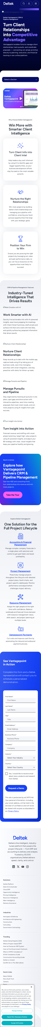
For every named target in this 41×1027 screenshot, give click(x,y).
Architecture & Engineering (12, 919)
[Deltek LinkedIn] (13, 867)
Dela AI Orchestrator (10, 887)
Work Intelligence (9, 900)
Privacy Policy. (13, 811)
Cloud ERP (6, 889)
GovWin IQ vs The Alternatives (13, 963)
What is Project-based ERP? (12, 943)
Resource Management (20, 603)
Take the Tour (12, 495)
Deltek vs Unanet (9, 960)
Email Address (10, 725)
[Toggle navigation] (36, 3)
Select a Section (10, 79)
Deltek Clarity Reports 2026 (12, 941)
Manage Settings (17, 1011)
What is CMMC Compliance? (12, 952)
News (5, 984)
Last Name (8, 706)
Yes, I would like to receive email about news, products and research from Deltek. (22, 776)
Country (8, 763)
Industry (8, 754)
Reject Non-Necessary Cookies (17, 1017)
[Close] (31, 987)
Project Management (20, 571)
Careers (6, 981)
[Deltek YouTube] (23, 867)
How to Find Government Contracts (15, 949)
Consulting (7, 925)
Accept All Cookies (17, 1023)
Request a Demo (16, 788)
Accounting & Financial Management (20, 543)
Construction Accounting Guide (14, 957)
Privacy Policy (26, 1004)
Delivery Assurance (9, 903)
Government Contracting (11, 927)
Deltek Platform (8, 884)
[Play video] (20, 98)
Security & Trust (8, 979)
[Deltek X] (18, 867)
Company (8, 744)
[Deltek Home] (8, 3)
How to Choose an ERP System (13, 946)
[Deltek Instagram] (27, 867)
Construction (7, 922)
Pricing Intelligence (9, 895)
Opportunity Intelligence (11, 892)
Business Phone (10, 735)
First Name (9, 696)
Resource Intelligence (10, 898)
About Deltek (7, 976)
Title (6, 716)
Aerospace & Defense (10, 916)
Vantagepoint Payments (20, 634)
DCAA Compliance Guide (11, 954)
